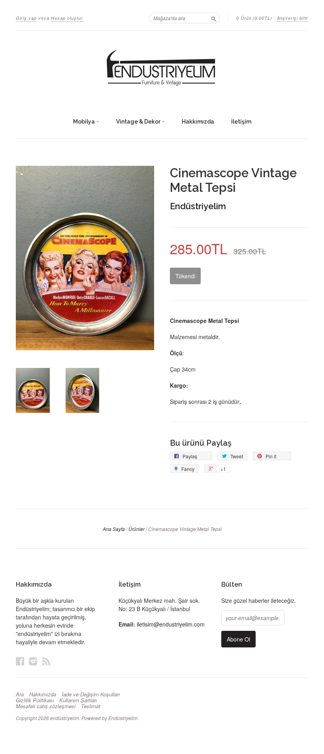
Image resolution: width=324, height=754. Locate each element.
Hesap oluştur (67, 18)
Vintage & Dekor (139, 121)
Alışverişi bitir (292, 18)
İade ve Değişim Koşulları (91, 694)
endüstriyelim (64, 718)
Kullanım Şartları (78, 700)
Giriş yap (26, 18)
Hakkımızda (198, 121)
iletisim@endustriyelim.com (171, 624)
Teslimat (90, 706)
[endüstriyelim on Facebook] (20, 661)
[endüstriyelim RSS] (46, 661)
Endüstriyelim (198, 206)
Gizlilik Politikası (35, 700)
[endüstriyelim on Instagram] (33, 661)
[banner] (162, 68)
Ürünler (136, 528)
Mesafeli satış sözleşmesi (45, 706)
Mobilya (84, 121)
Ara (20, 694)
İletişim (241, 121)
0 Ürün (254, 18)
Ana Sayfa (114, 528)
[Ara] (213, 17)
